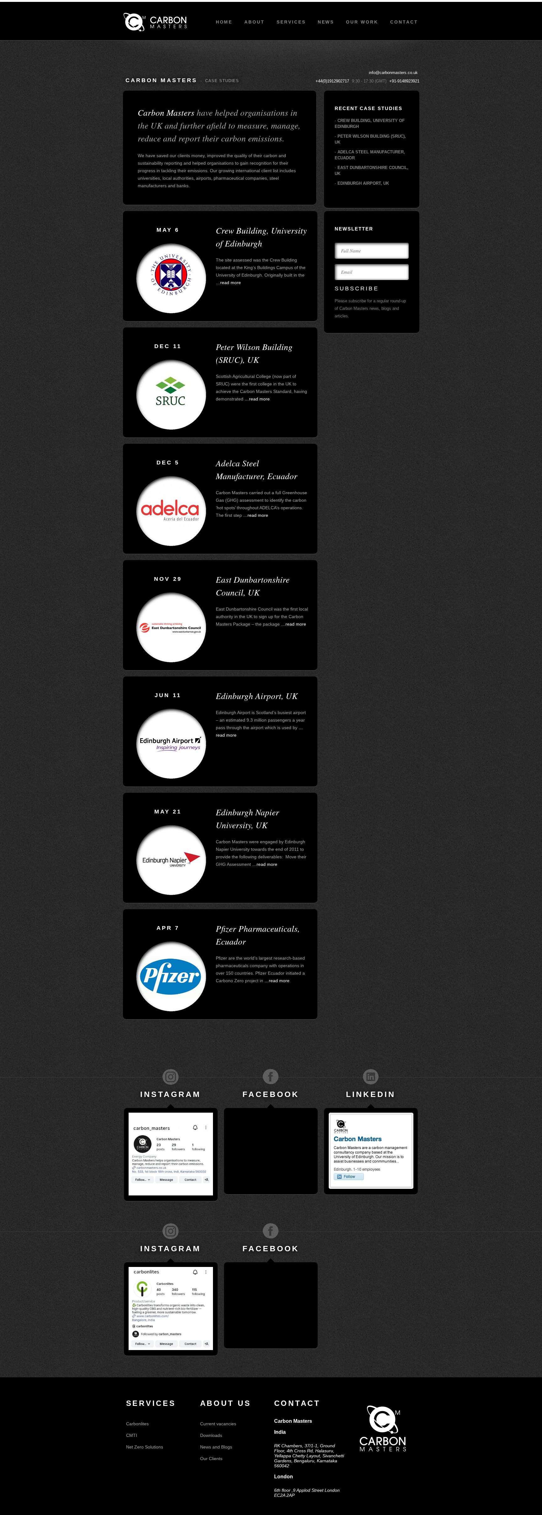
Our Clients (211, 1458)
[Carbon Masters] (155, 22)
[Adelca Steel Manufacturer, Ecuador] (171, 544)
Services (291, 21)
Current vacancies (218, 1423)
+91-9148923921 (404, 81)
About (254, 21)
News (326, 21)
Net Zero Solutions (144, 1446)
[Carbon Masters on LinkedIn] (371, 1076)
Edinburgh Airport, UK (363, 183)
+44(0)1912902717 (332, 81)
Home (224, 21)
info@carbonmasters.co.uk (393, 72)
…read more (228, 282)
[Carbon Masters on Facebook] (271, 1076)
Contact (404, 21)
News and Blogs (216, 1446)
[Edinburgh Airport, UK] (171, 777)
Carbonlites (137, 1423)
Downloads (211, 1435)
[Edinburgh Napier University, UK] (171, 893)
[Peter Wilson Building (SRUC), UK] (171, 428)
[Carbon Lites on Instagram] (170, 1231)
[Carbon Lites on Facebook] (271, 1231)
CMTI (131, 1435)
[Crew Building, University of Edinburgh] (171, 311)
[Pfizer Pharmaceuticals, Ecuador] (171, 1009)
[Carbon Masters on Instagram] (170, 1076)
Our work (362, 21)
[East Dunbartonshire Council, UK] (171, 660)
